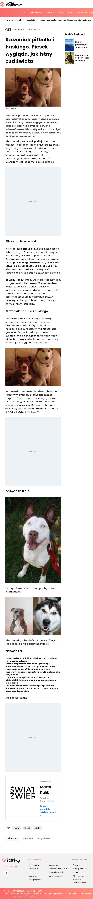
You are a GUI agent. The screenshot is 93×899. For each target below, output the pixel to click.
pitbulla (27, 248)
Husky (16, 828)
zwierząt (10, 300)
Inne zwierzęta (37, 13)
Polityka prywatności (54, 893)
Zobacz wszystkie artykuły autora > (48, 811)
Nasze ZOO (51, 13)
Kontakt (72, 893)
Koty (25, 13)
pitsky (37, 828)
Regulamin (86, 893)
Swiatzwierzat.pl (13, 20)
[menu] (6, 873)
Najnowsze (12, 838)
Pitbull (27, 828)
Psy (18, 13)
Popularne (44, 838)
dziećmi (41, 408)
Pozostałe (82, 13)
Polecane (28, 838)
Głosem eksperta (67, 13)
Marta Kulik (18, 29)
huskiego (34, 318)
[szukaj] (91, 4)
